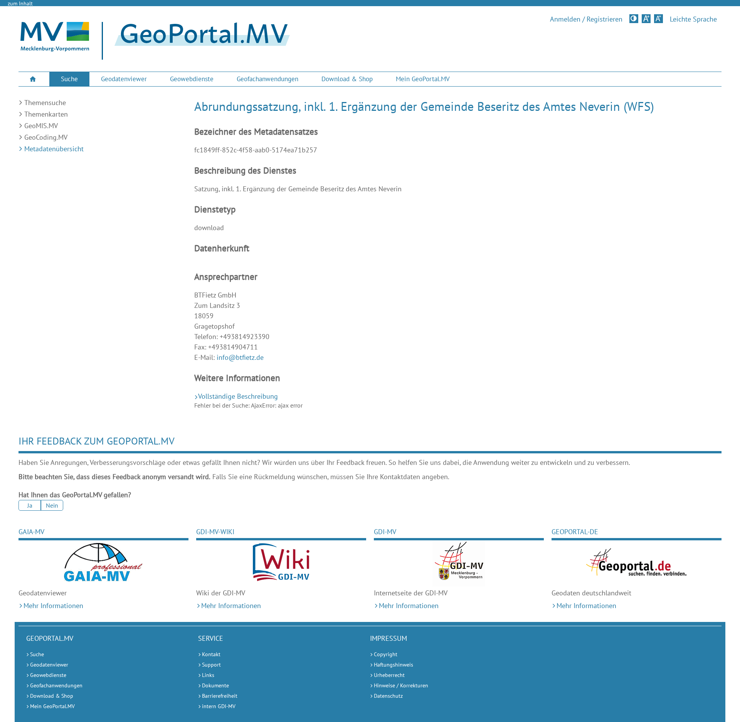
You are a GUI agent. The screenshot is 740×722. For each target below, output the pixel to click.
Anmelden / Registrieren (586, 19)
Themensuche (45, 102)
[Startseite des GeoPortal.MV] (199, 41)
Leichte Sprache (693, 19)
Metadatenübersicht (54, 148)
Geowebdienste (192, 79)
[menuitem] (33, 79)
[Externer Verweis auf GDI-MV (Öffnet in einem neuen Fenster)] (459, 563)
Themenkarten (46, 114)
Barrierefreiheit (219, 695)
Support (211, 664)
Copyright (385, 654)
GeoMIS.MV (41, 125)
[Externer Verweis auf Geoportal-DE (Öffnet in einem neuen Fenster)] (637, 563)
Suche (69, 79)
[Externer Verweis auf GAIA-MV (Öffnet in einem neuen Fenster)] (103, 563)
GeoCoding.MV (45, 137)
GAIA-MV (31, 531)
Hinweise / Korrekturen (401, 685)
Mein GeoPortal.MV (423, 79)
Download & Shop (347, 79)
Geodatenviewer (124, 79)
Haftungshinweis (393, 664)
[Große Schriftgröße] (646, 18)
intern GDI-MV (218, 706)
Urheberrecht (389, 675)
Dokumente (215, 685)
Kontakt (211, 654)
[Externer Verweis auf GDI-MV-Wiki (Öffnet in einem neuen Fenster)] (281, 563)
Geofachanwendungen (267, 79)
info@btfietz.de (240, 357)
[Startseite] (55, 49)
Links (208, 675)
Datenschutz (388, 695)
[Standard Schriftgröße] (658, 18)
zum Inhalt (20, 3)
